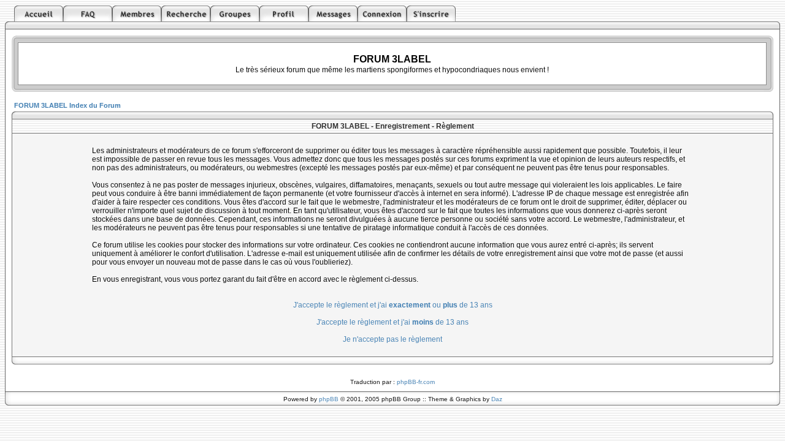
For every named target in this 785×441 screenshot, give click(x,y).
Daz (496, 399)
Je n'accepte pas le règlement (392, 339)
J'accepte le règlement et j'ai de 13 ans (392, 322)
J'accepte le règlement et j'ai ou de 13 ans (392, 305)
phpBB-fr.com (416, 382)
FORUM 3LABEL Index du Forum (67, 105)
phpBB (329, 399)
